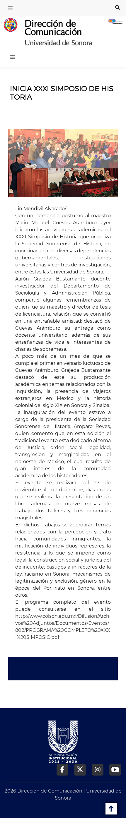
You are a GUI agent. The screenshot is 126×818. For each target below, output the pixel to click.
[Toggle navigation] (10, 8)
